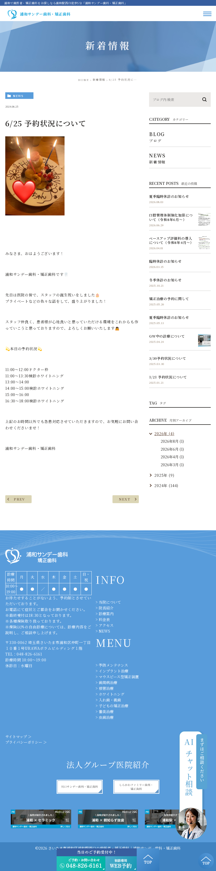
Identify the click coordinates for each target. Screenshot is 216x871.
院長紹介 (106, 607)
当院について (110, 602)
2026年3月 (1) (172, 464)
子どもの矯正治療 (113, 705)
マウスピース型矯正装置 (119, 676)
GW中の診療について (167, 336)
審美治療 (106, 711)
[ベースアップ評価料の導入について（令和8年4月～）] (204, 242)
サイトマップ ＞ (18, 736)
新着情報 (99, 79)
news (18, 96)
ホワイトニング (111, 694)
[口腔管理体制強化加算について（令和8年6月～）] (204, 219)
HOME (83, 80)
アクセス (106, 625)
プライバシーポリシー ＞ (26, 742)
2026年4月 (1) (172, 456)
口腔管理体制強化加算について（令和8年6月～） (171, 217)
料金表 (104, 619)
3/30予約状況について (167, 358)
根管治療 (106, 688)
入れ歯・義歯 (110, 699)
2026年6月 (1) (172, 449)
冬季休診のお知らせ (165, 279)
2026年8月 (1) (172, 441)
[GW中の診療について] (204, 340)
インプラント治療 (113, 670)
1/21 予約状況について (168, 376)
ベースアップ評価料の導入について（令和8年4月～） (171, 240)
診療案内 (106, 613)
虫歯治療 (106, 717)
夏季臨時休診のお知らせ (169, 196)
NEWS (104, 631)
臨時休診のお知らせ (165, 261)
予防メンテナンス (113, 665)
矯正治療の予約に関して (169, 298)
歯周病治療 (108, 682)
